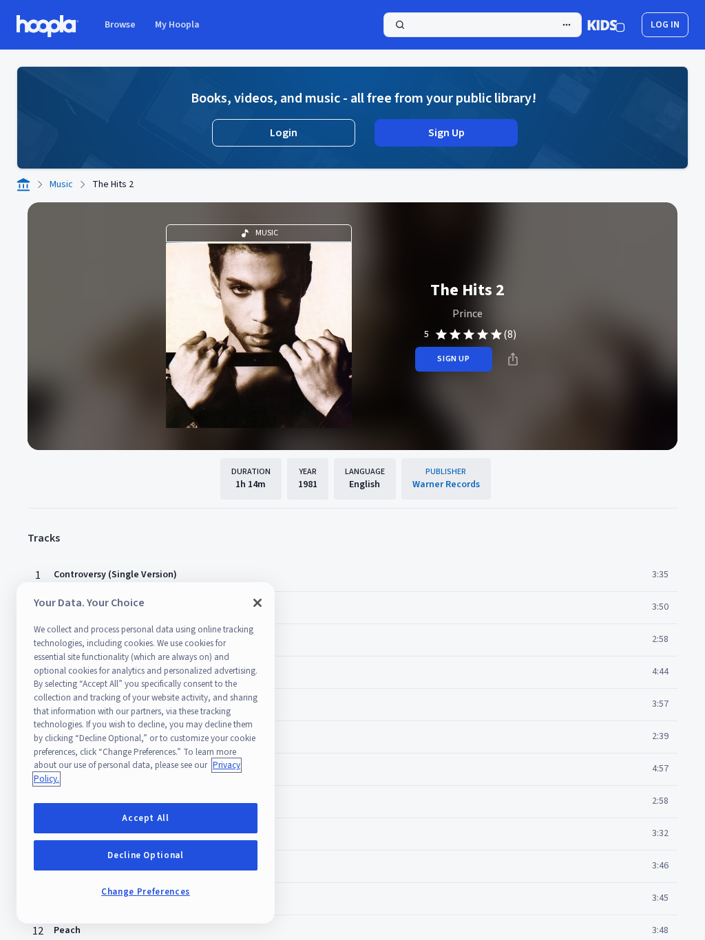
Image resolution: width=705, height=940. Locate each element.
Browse (120, 25)
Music (61, 184)
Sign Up (446, 132)
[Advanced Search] (566, 25)
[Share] (513, 359)
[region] (146, 752)
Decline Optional (145, 855)
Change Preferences (145, 892)
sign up (453, 359)
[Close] (257, 603)
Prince (467, 313)
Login (283, 132)
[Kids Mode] (606, 25)
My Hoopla (177, 25)
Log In (665, 25)
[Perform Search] (482, 24)
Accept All (145, 818)
